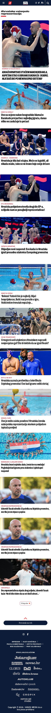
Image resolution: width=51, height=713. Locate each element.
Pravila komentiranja (15, 644)
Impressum (16, 642)
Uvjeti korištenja (29, 642)
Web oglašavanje (17, 646)
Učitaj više (24, 603)
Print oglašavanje (33, 646)
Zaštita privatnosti (34, 644)
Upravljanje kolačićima (25, 652)
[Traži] (48, 3)
